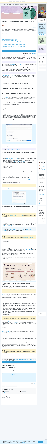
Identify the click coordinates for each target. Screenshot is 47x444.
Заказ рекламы (40, 52)
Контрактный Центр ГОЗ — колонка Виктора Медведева (42, 196)
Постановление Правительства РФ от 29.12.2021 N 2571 (11, 376)
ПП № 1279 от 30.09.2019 (19, 64)
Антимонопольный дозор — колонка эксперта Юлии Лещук (42, 186)
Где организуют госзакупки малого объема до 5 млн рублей (9, 40)
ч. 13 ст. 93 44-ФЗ (4, 294)
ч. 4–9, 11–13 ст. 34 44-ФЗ (27, 179)
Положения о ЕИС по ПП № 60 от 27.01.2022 (19, 161)
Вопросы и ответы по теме (5, 47)
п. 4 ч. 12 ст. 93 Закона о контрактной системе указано (13, 178)
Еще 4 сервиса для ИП (41, 44)
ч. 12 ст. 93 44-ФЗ (28, 57)
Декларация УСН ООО (41, 40)
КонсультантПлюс (41, 48)
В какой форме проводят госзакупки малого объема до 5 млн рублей (11, 38)
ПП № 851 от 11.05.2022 (22, 229)
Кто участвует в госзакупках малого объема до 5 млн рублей (10, 39)
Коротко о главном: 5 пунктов (5, 34)
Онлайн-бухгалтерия (41, 50)
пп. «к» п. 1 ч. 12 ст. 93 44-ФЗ (5, 321)
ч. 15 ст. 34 (4, 178)
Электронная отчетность (42, 51)
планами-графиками (12, 64)
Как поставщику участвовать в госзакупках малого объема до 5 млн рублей (12, 45)
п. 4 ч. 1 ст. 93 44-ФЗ (5, 84)
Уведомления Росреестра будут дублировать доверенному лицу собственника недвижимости (15, 2)
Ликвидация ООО (41, 42)
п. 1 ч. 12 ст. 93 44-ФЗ (5, 97)
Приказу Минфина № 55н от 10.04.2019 (24, 159)
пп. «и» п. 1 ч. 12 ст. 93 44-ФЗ (5, 331)
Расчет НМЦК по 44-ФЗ (41, 27)
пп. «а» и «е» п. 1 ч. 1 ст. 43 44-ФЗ (28, 249)
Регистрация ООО (41, 38)
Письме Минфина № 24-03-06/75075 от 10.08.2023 (8, 75)
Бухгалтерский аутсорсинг (42, 49)
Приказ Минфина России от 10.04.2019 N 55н (9, 374)
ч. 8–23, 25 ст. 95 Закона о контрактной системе (27, 168)
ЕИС (8, 188)
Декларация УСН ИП (41, 41)
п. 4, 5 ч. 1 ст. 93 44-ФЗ (18, 59)
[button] (42, 11)
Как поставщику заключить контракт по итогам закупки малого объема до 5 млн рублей (14, 46)
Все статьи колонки (41, 184)
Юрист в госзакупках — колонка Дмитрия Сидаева (42, 177)
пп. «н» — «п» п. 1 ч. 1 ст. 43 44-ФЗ (15, 322)
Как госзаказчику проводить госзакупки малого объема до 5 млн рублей (11, 41)
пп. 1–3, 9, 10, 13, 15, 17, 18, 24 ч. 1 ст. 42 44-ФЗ (12, 158)
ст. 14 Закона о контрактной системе (28, 237)
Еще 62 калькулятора (41, 34)
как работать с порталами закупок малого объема (13, 149)
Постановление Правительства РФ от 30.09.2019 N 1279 (11, 375)
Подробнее (23, 442)
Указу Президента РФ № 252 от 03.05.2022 (13, 229)
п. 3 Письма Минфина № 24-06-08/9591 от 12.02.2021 (16, 215)
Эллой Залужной (34, 53)
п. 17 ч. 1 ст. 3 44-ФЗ (4, 102)
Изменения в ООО (41, 39)
